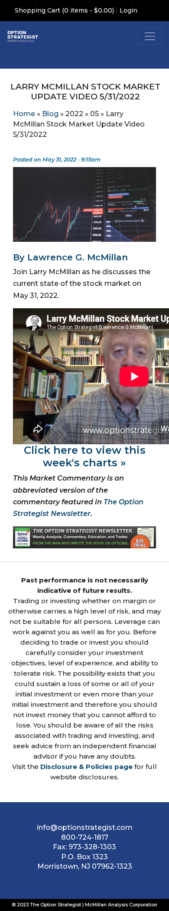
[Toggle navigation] (150, 36)
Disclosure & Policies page (86, 766)
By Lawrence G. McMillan (70, 257)
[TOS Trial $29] (84, 537)
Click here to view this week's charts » (85, 456)
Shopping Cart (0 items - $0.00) (64, 10)
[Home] (22, 36)
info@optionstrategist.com (85, 827)
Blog (50, 114)
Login (128, 10)
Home (24, 114)
